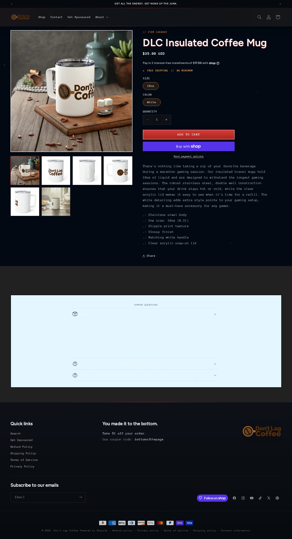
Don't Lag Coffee (66, 530)
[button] (101, 17)
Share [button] (151, 255)
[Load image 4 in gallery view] (117, 170)
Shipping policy (204, 530)
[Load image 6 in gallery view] (56, 201)
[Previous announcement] (11, 4)
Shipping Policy (23, 453)
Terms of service (176, 530)
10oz (150, 85)
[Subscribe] (80, 497)
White (151, 102)
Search (16, 433)
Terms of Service (24, 459)
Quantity (150, 111)
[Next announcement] (280, 4)
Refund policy (123, 530)
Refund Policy (22, 446)
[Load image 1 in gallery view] (25, 170)
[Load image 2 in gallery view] (56, 170)
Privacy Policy (23, 466)
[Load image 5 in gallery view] (25, 201)
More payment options (189, 156)
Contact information (235, 530)
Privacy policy (148, 530)
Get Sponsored (22, 440)
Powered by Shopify (94, 530)
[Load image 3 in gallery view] (87, 170)
